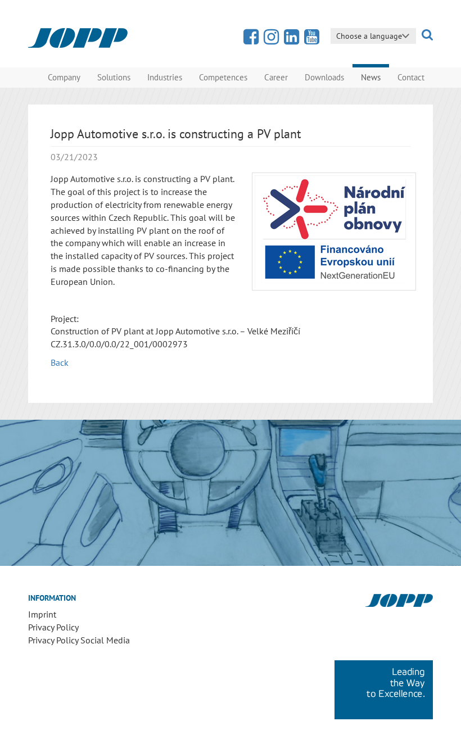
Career (276, 77)
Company (64, 77)
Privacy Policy (53, 627)
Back (60, 362)
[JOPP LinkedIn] (291, 40)
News (371, 77)
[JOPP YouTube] (311, 40)
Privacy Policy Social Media (79, 640)
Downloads (324, 77)
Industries (164, 77)
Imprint (42, 614)
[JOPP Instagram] (271, 40)
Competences (223, 77)
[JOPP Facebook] (251, 40)
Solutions (113, 77)
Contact (410, 77)
